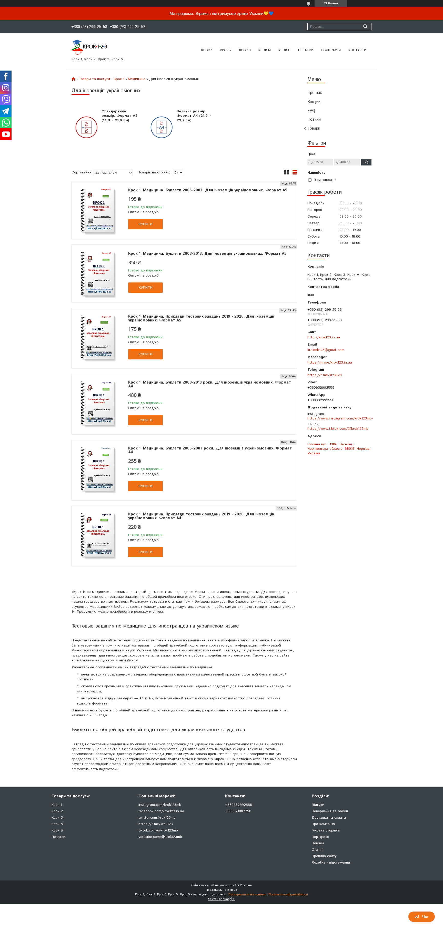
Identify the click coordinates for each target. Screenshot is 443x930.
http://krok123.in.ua (323, 337)
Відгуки (313, 101)
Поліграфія (331, 50)
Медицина (136, 79)
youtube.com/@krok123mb (160, 836)
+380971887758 (238, 811)
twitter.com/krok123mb (157, 817)
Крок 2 (225, 50)
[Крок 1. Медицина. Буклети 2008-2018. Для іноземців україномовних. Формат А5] (97, 273)
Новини (314, 119)
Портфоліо (320, 836)
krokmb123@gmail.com (325, 350)
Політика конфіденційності (288, 894)
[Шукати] (365, 26)
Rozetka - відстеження (331, 862)
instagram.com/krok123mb (159, 804)
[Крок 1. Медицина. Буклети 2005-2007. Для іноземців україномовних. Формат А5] (97, 210)
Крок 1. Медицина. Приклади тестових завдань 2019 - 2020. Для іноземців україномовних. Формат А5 (201, 318)
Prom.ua (246, 885)
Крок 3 (245, 50)
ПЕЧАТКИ (305, 50)
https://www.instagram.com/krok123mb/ (340, 418)
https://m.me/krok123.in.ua (329, 362)
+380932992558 (238, 804)
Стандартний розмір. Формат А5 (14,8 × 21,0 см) (120, 116)
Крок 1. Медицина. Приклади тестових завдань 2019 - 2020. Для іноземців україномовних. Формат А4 (201, 516)
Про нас (314, 92)
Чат (425, 917)
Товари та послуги (94, 79)
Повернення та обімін (330, 811)
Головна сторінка (326, 830)
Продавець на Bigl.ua (221, 890)
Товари (313, 128)
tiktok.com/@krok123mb (158, 830)
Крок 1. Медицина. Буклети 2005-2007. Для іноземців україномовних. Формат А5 (207, 190)
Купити (146, 224)
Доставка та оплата (329, 817)
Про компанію (323, 824)
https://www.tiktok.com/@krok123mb (337, 428)
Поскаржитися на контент (247, 894)
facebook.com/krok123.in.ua (161, 811)
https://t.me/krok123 (324, 375)
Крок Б (284, 50)
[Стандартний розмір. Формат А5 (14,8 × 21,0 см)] (86, 127)
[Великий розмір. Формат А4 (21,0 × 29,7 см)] (161, 127)
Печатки (58, 836)
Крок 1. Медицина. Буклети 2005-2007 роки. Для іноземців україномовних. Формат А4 (210, 450)
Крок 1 (206, 50)
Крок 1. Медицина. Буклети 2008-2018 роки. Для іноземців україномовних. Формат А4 (209, 384)
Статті (317, 849)
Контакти (357, 50)
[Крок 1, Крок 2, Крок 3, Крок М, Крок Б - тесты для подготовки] (89, 47)
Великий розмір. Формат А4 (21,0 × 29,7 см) (194, 116)
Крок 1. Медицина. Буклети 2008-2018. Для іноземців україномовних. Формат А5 (207, 254)
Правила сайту (324, 856)
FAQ (311, 110)
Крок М (264, 50)
